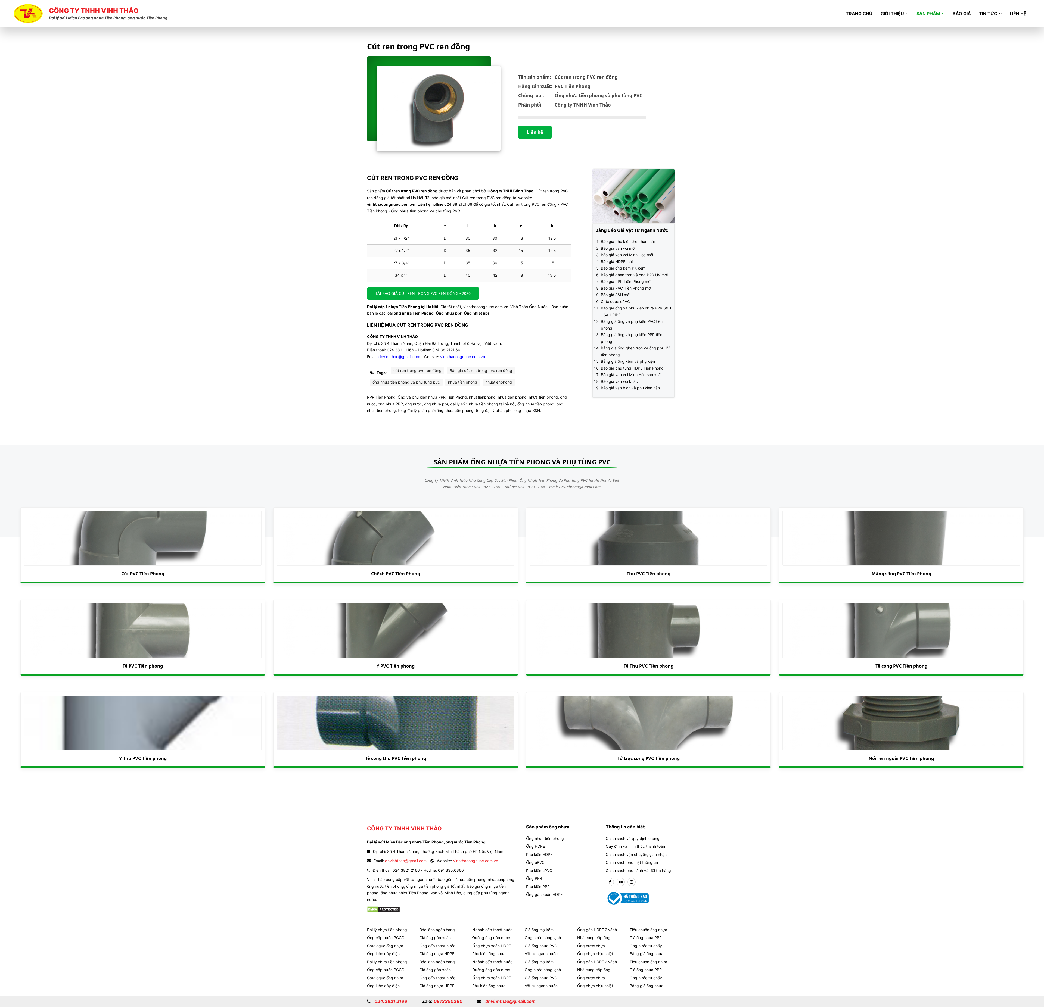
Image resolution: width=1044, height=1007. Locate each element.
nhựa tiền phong (462, 382)
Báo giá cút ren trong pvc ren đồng (481, 370)
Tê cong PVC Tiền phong (901, 666)
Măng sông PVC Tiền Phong (901, 574)
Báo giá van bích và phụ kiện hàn (630, 388)
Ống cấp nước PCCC (385, 937)
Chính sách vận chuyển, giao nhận (636, 854)
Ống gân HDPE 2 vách (597, 929)
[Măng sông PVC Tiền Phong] (901, 538)
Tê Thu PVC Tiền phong (648, 666)
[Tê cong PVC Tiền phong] (901, 630)
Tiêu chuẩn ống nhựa (648, 929)
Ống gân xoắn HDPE (544, 894)
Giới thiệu (892, 13)
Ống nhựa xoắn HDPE (491, 945)
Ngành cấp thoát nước (492, 929)
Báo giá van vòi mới (618, 248)
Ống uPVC (535, 862)
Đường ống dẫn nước (491, 937)
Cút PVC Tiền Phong (142, 574)
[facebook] (610, 882)
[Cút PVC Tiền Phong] (143, 538)
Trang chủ (859, 13)
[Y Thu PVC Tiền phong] (143, 723)
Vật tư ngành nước (541, 953)
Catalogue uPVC (615, 301)
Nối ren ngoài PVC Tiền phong (901, 758)
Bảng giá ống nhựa (646, 953)
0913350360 (448, 1001)
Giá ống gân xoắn (435, 937)
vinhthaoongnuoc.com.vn (462, 356)
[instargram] (631, 882)
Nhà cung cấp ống (593, 937)
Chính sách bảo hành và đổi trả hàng (638, 870)
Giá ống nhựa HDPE (437, 953)
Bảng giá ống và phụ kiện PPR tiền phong (631, 338)
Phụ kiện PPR (538, 886)
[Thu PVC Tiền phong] (648, 538)
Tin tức (988, 13)
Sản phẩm (928, 13)
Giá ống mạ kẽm (539, 929)
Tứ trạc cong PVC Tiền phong (648, 758)
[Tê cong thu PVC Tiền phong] (395, 723)
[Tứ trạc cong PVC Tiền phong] (648, 723)
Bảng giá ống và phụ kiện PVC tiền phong (632, 324)
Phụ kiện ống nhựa (488, 953)
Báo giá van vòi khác (619, 381)
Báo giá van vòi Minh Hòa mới (627, 254)
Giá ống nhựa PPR (646, 937)
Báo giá (962, 13)
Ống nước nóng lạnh (543, 937)
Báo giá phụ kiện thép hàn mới (628, 241)
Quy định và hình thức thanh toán (635, 846)
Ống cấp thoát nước (437, 945)
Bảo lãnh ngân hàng (437, 929)
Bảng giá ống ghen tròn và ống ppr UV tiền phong (635, 351)
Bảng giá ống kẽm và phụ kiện (628, 361)
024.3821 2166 (390, 1001)
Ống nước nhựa (591, 945)
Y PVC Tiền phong (396, 666)
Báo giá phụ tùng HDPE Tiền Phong (632, 368)
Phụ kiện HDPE (539, 854)
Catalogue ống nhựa (385, 945)
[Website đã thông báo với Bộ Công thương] (627, 898)
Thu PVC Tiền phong (648, 574)
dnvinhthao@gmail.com (399, 356)
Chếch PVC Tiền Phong (395, 574)
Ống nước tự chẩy (646, 945)
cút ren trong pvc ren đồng (417, 370)
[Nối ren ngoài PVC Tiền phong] (901, 723)
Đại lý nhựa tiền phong (387, 929)
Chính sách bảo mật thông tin (632, 862)
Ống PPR (534, 878)
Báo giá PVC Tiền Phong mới (626, 288)
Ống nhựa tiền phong (545, 838)
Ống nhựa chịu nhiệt (595, 953)
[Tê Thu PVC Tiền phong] (648, 630)
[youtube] (621, 882)
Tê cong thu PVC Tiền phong (395, 758)
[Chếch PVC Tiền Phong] (395, 538)
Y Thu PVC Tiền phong (143, 758)
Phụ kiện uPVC (539, 870)
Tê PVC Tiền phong (143, 666)
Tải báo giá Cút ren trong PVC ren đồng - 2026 (423, 293)
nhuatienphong (498, 382)
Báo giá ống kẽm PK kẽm (623, 268)
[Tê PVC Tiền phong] (143, 630)
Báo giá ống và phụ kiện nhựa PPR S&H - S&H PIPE (636, 311)
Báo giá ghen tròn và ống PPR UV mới (634, 275)
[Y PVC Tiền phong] (395, 630)
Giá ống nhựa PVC (541, 945)
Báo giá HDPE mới (617, 261)
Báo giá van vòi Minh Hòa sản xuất (631, 374)
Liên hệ (1018, 13)
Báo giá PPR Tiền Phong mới (626, 281)
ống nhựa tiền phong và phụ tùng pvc (406, 382)
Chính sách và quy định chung (633, 838)
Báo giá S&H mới (615, 294)
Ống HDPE (535, 846)
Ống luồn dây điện (383, 953)
